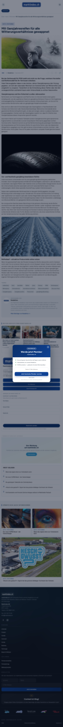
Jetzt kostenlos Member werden (31, 374)
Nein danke (31, 377)
